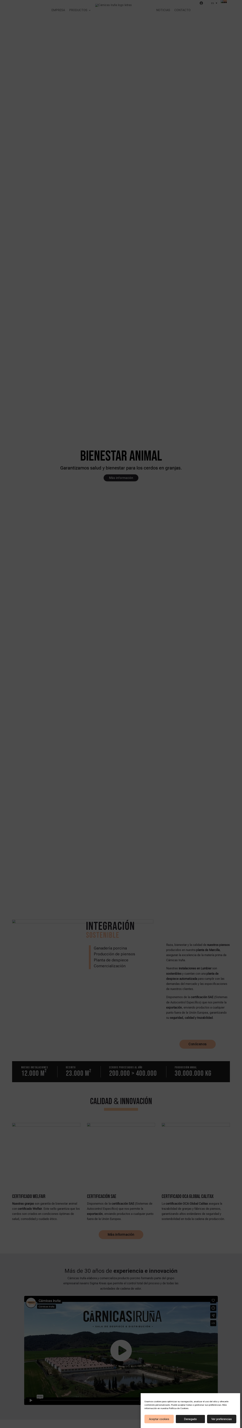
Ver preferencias (221, 1419)
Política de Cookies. (179, 1408)
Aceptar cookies (159, 1419)
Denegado (190, 1419)
